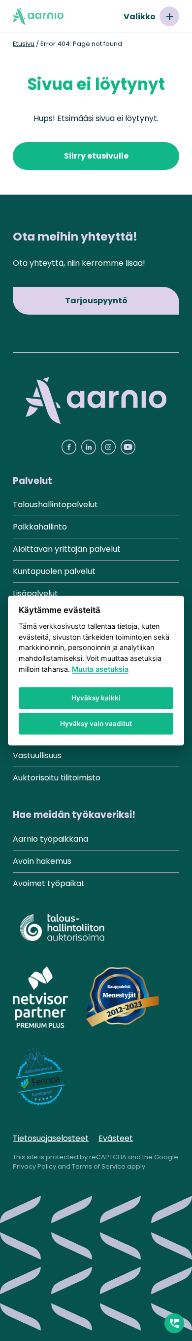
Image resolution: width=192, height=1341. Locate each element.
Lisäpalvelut (35, 593)
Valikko (140, 16)
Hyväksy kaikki (96, 698)
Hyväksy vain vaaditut (96, 724)
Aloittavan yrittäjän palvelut (67, 549)
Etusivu (23, 43)
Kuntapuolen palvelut (54, 571)
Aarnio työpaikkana (50, 839)
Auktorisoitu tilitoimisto (56, 777)
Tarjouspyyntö (96, 300)
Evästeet (115, 1138)
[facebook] (69, 447)
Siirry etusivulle (96, 156)
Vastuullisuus (37, 755)
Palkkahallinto (40, 526)
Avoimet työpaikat (49, 883)
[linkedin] (88, 447)
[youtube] (128, 447)
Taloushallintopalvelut (55, 504)
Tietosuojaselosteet (51, 1138)
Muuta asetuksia (100, 669)
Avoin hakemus (42, 861)
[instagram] (108, 447)
